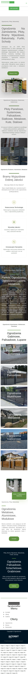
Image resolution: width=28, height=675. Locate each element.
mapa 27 (3, 673)
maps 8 (13, 648)
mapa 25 (17, 671)
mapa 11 (14, 664)
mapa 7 (18, 661)
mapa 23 (5, 671)
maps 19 (22, 652)
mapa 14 (5, 666)
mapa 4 (3, 661)
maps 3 (13, 645)
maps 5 (23, 645)
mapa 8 (23, 661)
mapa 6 (13, 661)
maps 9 (18, 648)
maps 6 (3, 648)
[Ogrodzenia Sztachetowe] (14, 460)
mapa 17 (22, 666)
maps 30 (8, 659)
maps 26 (11, 657)
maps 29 (3, 659)
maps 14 (20, 650)
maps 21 (8, 655)
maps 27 (16, 657)
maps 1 (3, 645)
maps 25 (5, 657)
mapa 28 (8, 673)
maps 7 (8, 648)
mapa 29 (14, 673)
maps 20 (3, 655)
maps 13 (14, 650)
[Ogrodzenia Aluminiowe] (14, 396)
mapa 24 (11, 671)
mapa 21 (20, 668)
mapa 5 (8, 661)
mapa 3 (24, 659)
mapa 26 (22, 671)
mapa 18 (3, 668)
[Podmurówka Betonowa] (14, 354)
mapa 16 (17, 666)
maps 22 (14, 655)
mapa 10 (8, 664)
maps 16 (5, 652)
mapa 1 (14, 659)
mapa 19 (8, 668)
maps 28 (22, 657)
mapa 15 (11, 666)
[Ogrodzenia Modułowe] (14, 418)
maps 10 (23, 648)
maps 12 (8, 650)
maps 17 (11, 652)
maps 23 (20, 655)
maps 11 (3, 650)
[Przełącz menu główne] (26, 3)
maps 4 (18, 645)
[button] (14, 8)
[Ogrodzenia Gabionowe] (14, 439)
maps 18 (16, 652)
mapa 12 (19, 664)
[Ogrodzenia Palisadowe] (14, 375)
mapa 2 (19, 659)
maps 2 (8, 645)
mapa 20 (14, 668)
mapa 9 (3, 664)
